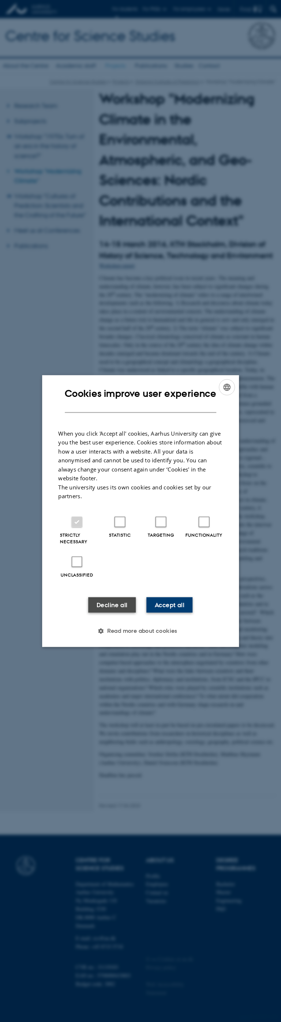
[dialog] (140, 511)
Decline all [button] (112, 604)
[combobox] (227, 387)
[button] (140, 630)
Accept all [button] (169, 604)
